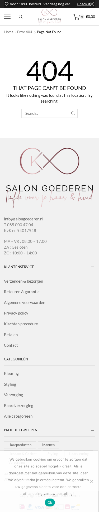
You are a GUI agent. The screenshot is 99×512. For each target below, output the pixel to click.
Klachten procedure (21, 323)
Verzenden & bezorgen (23, 281)
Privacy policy (16, 313)
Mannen (48, 445)
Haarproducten (19, 445)
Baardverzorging (18, 405)
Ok (50, 502)
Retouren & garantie (22, 291)
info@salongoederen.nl (23, 218)
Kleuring (11, 373)
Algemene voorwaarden (24, 302)
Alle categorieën (18, 416)
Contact (11, 345)
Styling (10, 384)
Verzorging (13, 394)
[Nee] (91, 481)
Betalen (11, 334)
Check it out (85, 4)
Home (8, 32)
